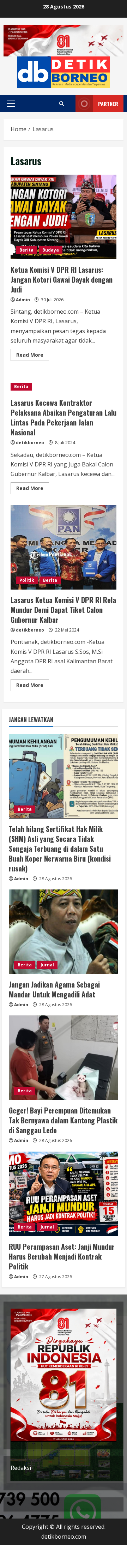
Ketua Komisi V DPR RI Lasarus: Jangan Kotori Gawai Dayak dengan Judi (63, 217)
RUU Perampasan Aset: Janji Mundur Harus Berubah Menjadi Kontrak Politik (62, 1256)
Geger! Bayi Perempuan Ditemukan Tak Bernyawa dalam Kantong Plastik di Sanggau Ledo (63, 1120)
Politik (26, 580)
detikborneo (30, 443)
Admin (23, 300)
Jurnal (47, 965)
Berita (26, 250)
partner (108, 103)
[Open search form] (61, 103)
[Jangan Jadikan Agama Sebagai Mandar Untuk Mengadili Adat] (63, 931)
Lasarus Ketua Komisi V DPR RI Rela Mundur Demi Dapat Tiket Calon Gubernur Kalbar (63, 547)
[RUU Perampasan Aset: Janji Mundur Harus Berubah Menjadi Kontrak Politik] (63, 1194)
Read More (32, 356)
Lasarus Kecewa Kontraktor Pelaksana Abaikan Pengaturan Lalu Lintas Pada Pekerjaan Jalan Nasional (63, 417)
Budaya (50, 250)
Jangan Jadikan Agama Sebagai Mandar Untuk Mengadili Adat (54, 989)
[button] (11, 103)
